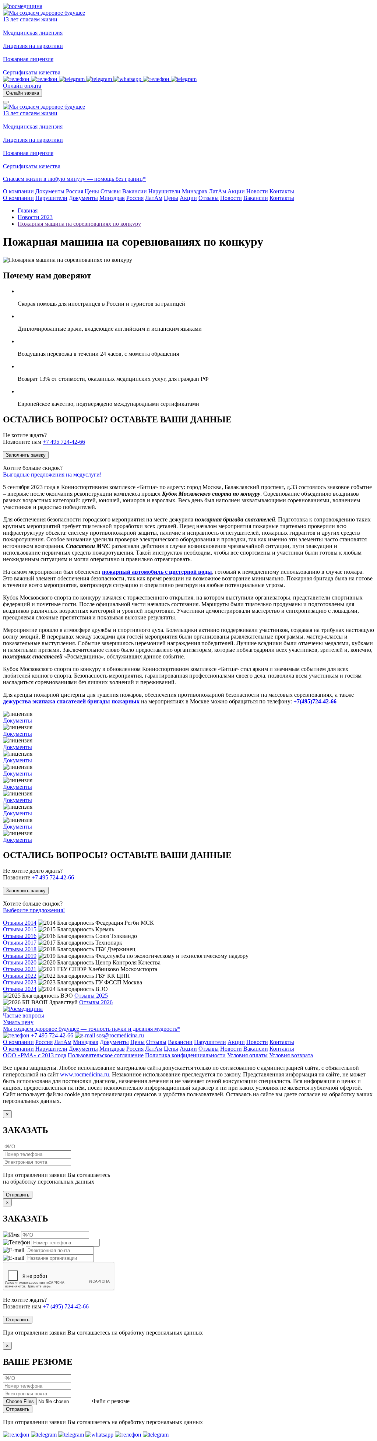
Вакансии (255, 198)
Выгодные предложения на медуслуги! (52, 474)
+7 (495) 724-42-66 (66, 1306)
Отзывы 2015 (19, 929)
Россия (135, 198)
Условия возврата (291, 1055)
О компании (18, 198)
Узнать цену (18, 1022)
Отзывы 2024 (19, 989)
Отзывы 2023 (19, 982)
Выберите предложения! (34, 910)
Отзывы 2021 (19, 969)
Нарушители (51, 198)
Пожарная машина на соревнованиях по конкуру (79, 224)
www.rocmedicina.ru (84, 1074)
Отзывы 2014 (19, 923)
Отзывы (208, 198)
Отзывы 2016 (19, 936)
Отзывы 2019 (19, 956)
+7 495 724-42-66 (64, 442)
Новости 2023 (35, 217)
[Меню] (6, 102)
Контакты (281, 198)
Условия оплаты (247, 1055)
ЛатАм (153, 198)
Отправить (17, 1195)
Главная (28, 210)
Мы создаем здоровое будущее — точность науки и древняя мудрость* (91, 1029)
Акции (188, 198)
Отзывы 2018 (19, 949)
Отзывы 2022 (19, 976)
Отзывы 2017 (19, 942)
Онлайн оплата (22, 85)
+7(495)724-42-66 (315, 701)
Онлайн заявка (22, 93)
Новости (231, 198)
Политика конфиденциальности (185, 1055)
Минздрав (112, 198)
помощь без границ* (120, 179)
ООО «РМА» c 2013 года (34, 1055)
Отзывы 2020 (19, 962)
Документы (83, 198)
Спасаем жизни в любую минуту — (48, 179)
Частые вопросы (23, 1015)
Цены (171, 198)
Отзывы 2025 (91, 995)
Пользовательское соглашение (106, 1055)
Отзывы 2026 (96, 1002)
